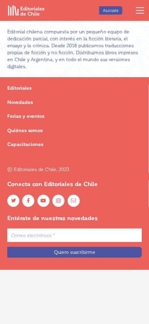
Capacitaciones (25, 144)
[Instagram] (58, 201)
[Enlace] (26, 10)
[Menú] (140, 10)
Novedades (20, 102)
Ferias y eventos (25, 116)
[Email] (74, 201)
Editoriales (19, 88)
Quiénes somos (25, 130)
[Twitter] (13, 201)
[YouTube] (43, 201)
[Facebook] (28, 201)
